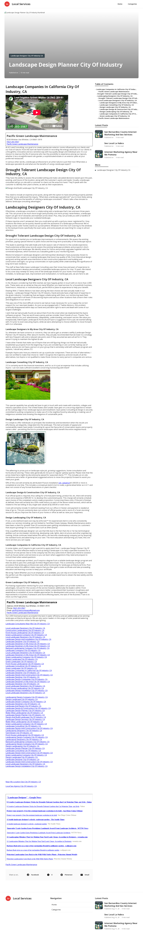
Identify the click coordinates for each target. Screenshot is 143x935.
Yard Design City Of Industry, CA (19, 733)
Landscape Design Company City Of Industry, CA (26, 701)
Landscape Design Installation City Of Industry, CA (26, 690)
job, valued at (64, 483)
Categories (132, 4)
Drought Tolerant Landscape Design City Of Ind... (118, 98)
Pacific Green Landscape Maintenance (22, 144)
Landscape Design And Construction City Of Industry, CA (29, 675)
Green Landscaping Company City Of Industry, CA (26, 635)
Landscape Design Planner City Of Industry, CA (25, 710)
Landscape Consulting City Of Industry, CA (23, 666)
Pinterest (68, 875)
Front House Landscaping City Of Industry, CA (25, 632)
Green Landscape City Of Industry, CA (21, 661)
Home (120, 4)
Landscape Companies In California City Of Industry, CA (29, 670)
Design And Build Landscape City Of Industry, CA (26, 717)
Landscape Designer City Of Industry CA (27, 56)
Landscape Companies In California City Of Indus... (116, 89)
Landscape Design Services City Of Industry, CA (25, 719)
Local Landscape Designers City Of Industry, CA (25, 628)
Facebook (35, 875)
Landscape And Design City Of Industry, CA (23, 706)
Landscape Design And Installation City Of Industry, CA (28, 639)
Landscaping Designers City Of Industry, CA (24, 730)
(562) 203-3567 (13, 142)
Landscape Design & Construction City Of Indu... (119, 109)
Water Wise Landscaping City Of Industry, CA (24, 713)
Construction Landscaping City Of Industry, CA (25, 630)
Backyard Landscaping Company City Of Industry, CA (27, 648)
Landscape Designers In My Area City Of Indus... (119, 103)
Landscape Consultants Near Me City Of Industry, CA (28, 623)
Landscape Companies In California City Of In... (118, 114)
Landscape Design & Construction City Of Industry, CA (28, 708)
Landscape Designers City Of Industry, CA (23, 704)
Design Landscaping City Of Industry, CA (22, 746)
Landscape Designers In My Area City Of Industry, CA (28, 644)
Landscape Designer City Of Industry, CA (22, 641)
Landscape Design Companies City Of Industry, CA (26, 679)
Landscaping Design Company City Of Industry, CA (27, 697)
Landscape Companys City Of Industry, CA (23, 650)
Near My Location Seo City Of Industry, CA (23, 782)
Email (87, 875)
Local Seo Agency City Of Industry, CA (21, 786)
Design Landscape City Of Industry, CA (22, 659)
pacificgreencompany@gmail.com (26, 610)
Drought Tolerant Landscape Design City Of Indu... (117, 94)
